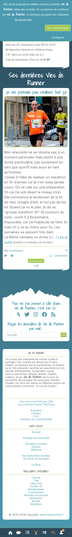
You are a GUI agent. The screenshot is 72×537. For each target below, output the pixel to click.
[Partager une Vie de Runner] (18, 532)
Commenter (60, 255)
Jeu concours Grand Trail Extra (36, 404)
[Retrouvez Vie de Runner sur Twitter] (28, 315)
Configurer (58, 37)
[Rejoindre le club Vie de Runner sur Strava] (20, 315)
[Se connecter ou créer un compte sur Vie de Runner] (61, 532)
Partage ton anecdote (36, 437)
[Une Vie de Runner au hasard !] (44, 532)
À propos (36, 410)
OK (63, 334)
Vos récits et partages (36, 458)
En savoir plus (23, 19)
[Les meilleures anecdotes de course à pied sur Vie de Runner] (36, 532)
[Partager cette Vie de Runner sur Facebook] (12, 255)
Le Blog (36, 464)
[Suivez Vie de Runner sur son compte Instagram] (37, 315)
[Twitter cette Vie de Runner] (5, 255)
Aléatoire (36, 449)
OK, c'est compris (57, 27)
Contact (36, 413)
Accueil (36, 431)
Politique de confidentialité (36, 419)
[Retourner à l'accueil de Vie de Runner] (10, 532)
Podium (36, 446)
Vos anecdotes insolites (36, 455)
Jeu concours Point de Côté (36, 401)
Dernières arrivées (36, 443)
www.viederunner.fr (51, 514)
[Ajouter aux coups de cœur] (66, 250)
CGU (36, 416)
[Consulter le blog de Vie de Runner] (53, 532)
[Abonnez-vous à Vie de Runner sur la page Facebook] (46, 315)
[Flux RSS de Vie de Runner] (53, 315)
